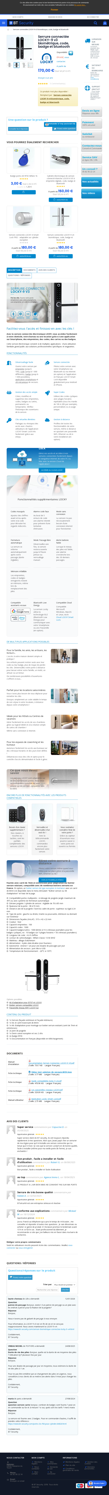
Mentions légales (37, 1463)
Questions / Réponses (19, 275)
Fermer (54, 10)
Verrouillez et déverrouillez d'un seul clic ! (42, 830)
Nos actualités (90, 181)
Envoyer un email (17, 1481)
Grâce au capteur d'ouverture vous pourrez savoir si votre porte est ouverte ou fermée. (67, 841)
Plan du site (70, 1465)
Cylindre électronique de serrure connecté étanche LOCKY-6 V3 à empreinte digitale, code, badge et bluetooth (60, 180)
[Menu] (3, 22)
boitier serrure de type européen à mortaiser (45, 888)
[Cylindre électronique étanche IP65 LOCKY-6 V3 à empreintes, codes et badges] (60, 158)
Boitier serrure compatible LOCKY (24, 1005)
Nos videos (88, 193)
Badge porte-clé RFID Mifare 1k (23, 176)
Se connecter (93, 17)
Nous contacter (35, 1468)
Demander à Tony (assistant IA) (62, 124)
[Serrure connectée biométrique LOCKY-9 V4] (60, 217)
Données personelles (90, 1468)
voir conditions (94, 78)
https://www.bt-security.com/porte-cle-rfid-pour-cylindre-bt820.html (37, 1424)
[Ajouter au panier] (24, 192)
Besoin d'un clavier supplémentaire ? (17, 828)
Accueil (8, 29)
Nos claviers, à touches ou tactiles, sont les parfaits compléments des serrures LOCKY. (17, 840)
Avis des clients (47, 270)
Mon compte (17, 17)
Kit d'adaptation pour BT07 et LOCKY (25, 1002)
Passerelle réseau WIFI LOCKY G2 (24, 1008)
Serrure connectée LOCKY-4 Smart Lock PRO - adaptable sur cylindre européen (24, 237)
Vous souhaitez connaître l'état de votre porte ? (67, 830)
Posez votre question (66, 128)
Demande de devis (55, 17)
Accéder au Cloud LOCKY (52, 470)
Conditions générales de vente (71, 1469)
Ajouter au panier (62, 200)
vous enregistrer (26, 1248)
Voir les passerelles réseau (52, 880)
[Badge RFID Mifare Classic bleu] (23, 158)
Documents (29, 270)
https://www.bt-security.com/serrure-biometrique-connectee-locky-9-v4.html (41, 1329)
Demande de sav (52, 1468)
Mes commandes (52, 1463)
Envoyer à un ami (45, 78)
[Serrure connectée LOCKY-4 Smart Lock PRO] (23, 217)
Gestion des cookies (91, 1463)
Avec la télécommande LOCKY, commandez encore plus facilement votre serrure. (42, 843)
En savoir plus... (80, 5)
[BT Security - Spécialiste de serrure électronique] (44, 23)
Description (14, 270)
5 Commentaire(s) (57, 83)
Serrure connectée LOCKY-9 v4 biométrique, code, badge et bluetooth (56, 98)
